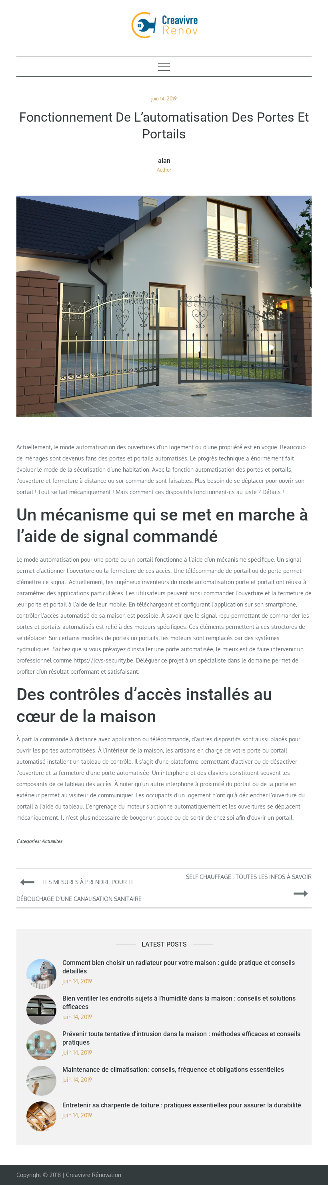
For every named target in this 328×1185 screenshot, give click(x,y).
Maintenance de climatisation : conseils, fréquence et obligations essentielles (173, 1069)
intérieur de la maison (134, 750)
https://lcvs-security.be (103, 660)
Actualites (52, 841)
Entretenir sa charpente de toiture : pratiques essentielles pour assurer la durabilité (181, 1105)
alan (164, 161)
